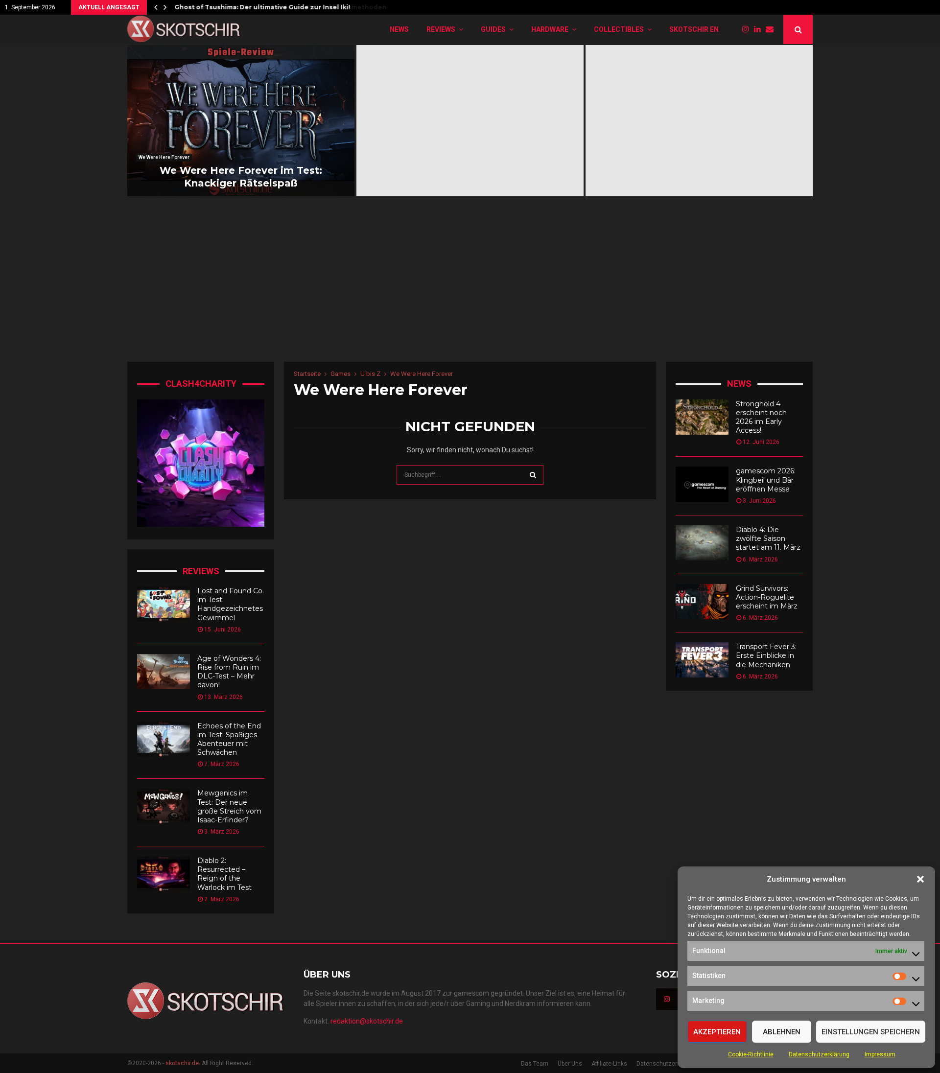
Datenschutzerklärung (819, 1054)
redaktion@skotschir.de (366, 1021)
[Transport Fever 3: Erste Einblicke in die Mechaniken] (702, 659)
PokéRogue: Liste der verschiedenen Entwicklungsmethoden (277, 7)
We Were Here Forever (164, 157)
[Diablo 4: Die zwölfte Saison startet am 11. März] (702, 542)
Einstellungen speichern (871, 1031)
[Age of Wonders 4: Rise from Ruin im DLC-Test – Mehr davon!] (163, 671)
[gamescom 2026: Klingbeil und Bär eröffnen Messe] (702, 484)
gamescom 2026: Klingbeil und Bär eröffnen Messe (766, 480)
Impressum (880, 1054)
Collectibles (619, 29)
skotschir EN (694, 29)
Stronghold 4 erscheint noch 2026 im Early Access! (761, 417)
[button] (920, 879)
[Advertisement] (470, 288)
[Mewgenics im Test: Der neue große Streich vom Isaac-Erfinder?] (163, 806)
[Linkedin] (760, 29)
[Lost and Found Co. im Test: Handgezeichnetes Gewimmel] (163, 604)
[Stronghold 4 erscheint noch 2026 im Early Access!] (702, 417)
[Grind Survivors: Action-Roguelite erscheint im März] (702, 601)
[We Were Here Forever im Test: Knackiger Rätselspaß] (240, 120)
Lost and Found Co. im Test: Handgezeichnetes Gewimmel (230, 604)
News (399, 29)
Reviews (440, 29)
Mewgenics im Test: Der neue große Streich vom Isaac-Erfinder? (229, 806)
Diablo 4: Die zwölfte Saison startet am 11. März (768, 538)
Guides (493, 29)
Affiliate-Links (609, 1063)
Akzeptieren (717, 1031)
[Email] (772, 29)
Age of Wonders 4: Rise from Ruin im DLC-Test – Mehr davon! (229, 672)
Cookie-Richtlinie (751, 1054)
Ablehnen (781, 1031)
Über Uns (570, 1063)
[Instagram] (748, 29)
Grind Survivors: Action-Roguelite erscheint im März (767, 597)
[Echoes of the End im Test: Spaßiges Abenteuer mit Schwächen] (163, 739)
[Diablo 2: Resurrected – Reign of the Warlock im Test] (163, 873)
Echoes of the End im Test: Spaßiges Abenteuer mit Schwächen (229, 739)
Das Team (534, 1063)
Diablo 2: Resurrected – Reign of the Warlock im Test (224, 874)
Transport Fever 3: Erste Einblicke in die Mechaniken (766, 655)
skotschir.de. (182, 1063)
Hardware (549, 29)
